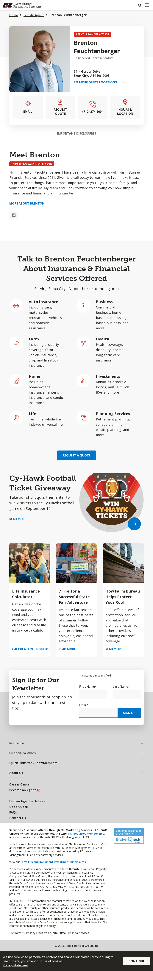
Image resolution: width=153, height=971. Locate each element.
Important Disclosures (76, 133)
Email (83, 705)
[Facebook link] (13, 215)
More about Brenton (27, 203)
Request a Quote (76, 455)
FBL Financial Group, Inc (82, 945)
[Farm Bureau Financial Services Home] (22, 5)
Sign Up (129, 713)
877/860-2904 (76, 833)
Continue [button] (137, 961)
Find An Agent (34, 15)
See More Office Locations (97, 82)
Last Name (121, 687)
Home (13, 15)
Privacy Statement (15, 965)
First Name (88, 687)
